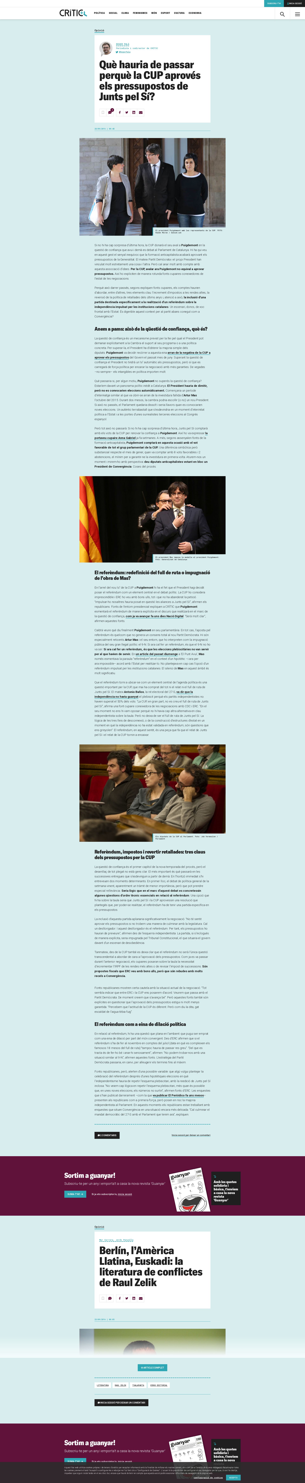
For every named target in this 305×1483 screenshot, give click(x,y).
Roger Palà (122, 44)
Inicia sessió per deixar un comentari (191, 1135)
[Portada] (73, 13)
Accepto (233, 1477)
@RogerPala (124, 52)
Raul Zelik (120, 1385)
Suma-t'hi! (74, 1194)
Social (113, 13)
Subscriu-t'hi (274, 3)
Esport (165, 13)
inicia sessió (125, 1194)
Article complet (153, 1367)
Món (154, 13)
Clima (125, 13)
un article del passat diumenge (157, 654)
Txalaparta (138, 1385)
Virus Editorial (158, 1385)
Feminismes (140, 13)
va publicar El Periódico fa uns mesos (178, 1095)
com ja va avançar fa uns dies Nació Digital (154, 616)
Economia (195, 13)
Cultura (179, 13)
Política (99, 13)
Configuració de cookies (208, 1477)
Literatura (103, 1385)
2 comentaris (108, 1135)
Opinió (99, 30)
